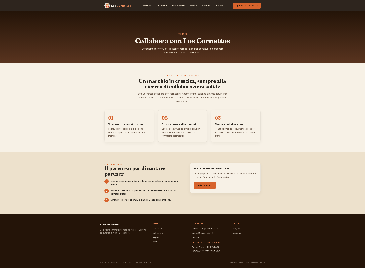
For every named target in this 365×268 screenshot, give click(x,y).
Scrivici (195, 237)
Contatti (219, 5)
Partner (206, 5)
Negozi (193, 5)
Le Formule (161, 5)
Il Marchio (146, 5)
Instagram (236, 228)
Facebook (236, 233)
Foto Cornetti (178, 5)
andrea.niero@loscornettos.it (205, 228)
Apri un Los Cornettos (247, 5)
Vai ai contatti (205, 185)
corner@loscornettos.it (202, 233)
